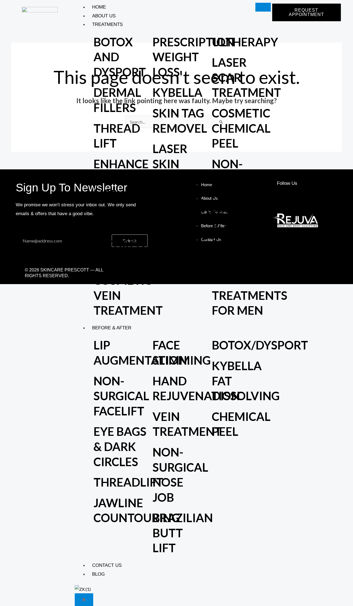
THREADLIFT (128, 482)
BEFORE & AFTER (111, 327)
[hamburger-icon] (263, 7)
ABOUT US (104, 15)
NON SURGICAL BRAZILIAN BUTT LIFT (242, 245)
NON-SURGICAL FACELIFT (121, 396)
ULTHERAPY (245, 42)
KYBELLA (177, 92)
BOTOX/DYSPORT (260, 345)
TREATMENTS (107, 24)
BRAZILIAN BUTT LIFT (183, 533)
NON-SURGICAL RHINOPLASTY (252, 179)
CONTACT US (107, 565)
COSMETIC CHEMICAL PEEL (241, 128)
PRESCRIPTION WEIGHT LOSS (193, 57)
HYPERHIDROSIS (198, 235)
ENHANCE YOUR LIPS (121, 179)
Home (99, 7)
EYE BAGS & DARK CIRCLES (119, 446)
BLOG (98, 574)
